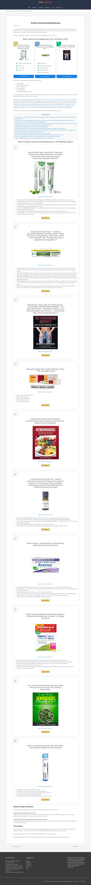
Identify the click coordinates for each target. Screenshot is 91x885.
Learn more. (54, 35)
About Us (77, 881)
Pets (29, 7)
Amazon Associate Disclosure (66, 881)
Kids (53, 7)
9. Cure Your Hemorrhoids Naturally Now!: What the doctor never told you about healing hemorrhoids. (36, 136)
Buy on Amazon (45, 217)
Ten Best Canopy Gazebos (12, 864)
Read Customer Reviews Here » (45, 196)
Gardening (47, 7)
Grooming (40, 7)
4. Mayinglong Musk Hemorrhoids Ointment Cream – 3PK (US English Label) (31, 126)
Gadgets (34, 7)
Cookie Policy (55, 881)
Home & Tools (59, 7)
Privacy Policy (47, 881)
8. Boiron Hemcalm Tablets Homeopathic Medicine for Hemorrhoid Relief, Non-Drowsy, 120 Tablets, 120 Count (38, 134)
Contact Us (82, 881)
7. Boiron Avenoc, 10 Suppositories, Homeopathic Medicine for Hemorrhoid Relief (32, 133)
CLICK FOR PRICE (24, 76)
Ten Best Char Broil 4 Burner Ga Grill (14, 872)
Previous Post (16, 846)
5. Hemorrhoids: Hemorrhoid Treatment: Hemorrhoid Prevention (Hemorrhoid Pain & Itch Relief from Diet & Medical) (39, 128)
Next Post (76, 846)
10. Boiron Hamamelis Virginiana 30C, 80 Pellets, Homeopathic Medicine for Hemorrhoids (34, 138)
